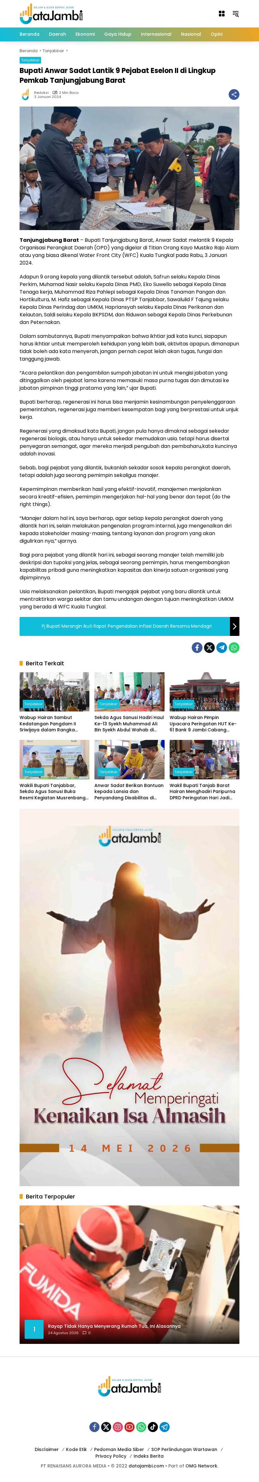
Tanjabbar (30, 60)
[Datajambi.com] (51, 13)
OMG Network (201, 1466)
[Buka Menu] (222, 13)
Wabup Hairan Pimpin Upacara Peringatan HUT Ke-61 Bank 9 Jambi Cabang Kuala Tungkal (203, 724)
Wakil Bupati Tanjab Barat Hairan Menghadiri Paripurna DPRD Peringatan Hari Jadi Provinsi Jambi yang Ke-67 (202, 792)
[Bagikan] (234, 94)
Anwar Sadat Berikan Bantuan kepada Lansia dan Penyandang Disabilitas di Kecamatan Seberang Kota (129, 792)
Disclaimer (47, 1449)
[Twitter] (209, 647)
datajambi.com (146, 1466)
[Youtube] (129, 1427)
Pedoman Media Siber (119, 1449)
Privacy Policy (110, 1456)
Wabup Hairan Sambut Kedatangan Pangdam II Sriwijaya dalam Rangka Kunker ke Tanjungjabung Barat (49, 724)
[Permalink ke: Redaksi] (27, 94)
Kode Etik (76, 1449)
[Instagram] (118, 1427)
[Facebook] (197, 647)
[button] (235, 13)
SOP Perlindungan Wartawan (184, 1449)
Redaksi (41, 93)
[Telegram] (221, 647)
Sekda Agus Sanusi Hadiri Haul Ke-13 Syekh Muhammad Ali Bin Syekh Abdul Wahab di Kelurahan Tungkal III (129, 724)
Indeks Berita (149, 1456)
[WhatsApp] (234, 647)
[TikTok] (153, 1427)
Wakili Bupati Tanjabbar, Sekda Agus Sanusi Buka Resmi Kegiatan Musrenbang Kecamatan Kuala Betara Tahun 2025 (53, 792)
